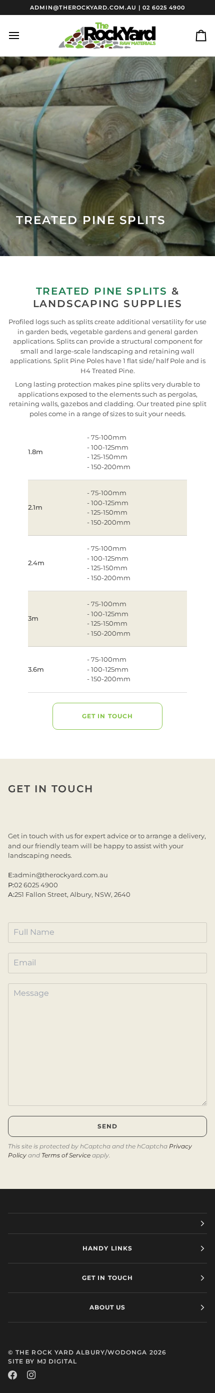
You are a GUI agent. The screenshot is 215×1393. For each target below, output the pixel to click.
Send (108, 1126)
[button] (107, 1223)
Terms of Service (66, 1155)
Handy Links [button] (107, 1248)
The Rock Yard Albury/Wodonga (81, 1352)
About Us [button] (108, 1307)
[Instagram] (31, 1374)
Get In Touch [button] (107, 1277)
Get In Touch (107, 716)
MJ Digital (57, 1361)
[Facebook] (12, 1374)
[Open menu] (23, 35)
